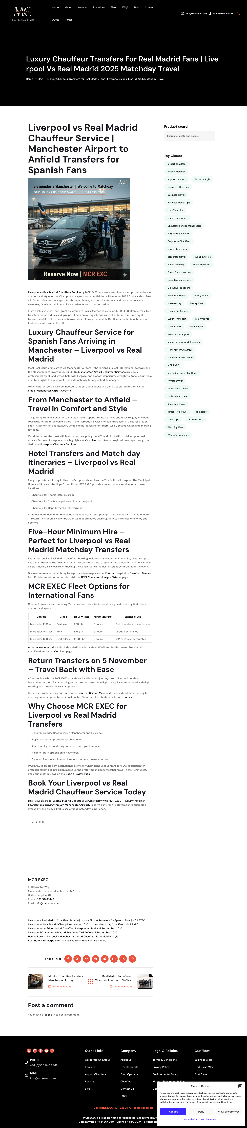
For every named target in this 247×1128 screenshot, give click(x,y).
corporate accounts (178, 233)
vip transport (195, 419)
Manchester (196, 326)
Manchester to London (180, 357)
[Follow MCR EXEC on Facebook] (40, 1051)
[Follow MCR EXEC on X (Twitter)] (29, 1051)
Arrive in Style (202, 179)
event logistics (202, 256)
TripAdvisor (127, 697)
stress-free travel (177, 411)
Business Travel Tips (179, 202)
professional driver (178, 388)
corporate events (177, 249)
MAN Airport (174, 326)
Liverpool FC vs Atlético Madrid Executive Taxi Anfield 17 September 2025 (72, 932)
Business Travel (176, 194)
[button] (240, 1086)
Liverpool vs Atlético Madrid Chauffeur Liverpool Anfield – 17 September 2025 (75, 928)
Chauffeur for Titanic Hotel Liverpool (53, 495)
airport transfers (177, 179)
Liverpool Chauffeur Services (58, 444)
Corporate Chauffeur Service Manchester (88, 693)
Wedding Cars (175, 427)
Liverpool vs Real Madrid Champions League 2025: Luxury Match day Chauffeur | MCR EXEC (83, 924)
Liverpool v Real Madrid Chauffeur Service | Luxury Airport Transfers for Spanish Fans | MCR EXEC (86, 920)
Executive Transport (179, 287)
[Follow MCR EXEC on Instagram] (35, 1051)
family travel (201, 295)
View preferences (229, 1111)
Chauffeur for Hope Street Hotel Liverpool (56, 508)
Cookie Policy (190, 1119)
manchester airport (178, 334)
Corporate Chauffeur (179, 241)
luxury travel (202, 318)
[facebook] (68, 959)
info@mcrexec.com (197, 13)
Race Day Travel (176, 403)
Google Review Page (78, 774)
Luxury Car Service (178, 311)
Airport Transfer (176, 171)
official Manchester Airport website (49, 390)
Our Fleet (60, 651)
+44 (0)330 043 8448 (44, 1065)
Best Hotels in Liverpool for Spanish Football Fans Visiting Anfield (67, 940)
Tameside (201, 411)
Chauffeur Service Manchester (184, 225)
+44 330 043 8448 (223, 13)
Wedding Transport (178, 434)
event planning (176, 264)
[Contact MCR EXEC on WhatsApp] (52, 1051)
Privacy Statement (207, 1119)
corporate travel (177, 256)
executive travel (177, 295)
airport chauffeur (177, 163)
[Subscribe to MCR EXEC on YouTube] (46, 1051)
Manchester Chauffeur (180, 349)
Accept (173, 1111)
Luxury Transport (177, 318)
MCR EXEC (37, 822)
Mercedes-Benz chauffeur (182, 372)
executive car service (179, 280)
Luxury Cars (196, 303)
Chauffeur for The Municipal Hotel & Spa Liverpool (61, 501)
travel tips (173, 419)
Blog (40, 79)
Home (29, 79)
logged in (49, 1014)
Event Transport (202, 264)
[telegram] (86, 959)
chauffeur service (177, 218)
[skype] (95, 959)
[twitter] (77, 959)
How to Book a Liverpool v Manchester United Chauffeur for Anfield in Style (73, 936)
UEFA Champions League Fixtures (101, 577)
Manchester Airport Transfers (184, 342)
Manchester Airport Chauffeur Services (102, 372)
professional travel (178, 396)
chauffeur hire (175, 210)
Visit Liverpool (93, 440)
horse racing (174, 303)
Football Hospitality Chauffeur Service (128, 573)
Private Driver (175, 380)
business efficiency (178, 187)
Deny (201, 1111)
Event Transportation (179, 272)
